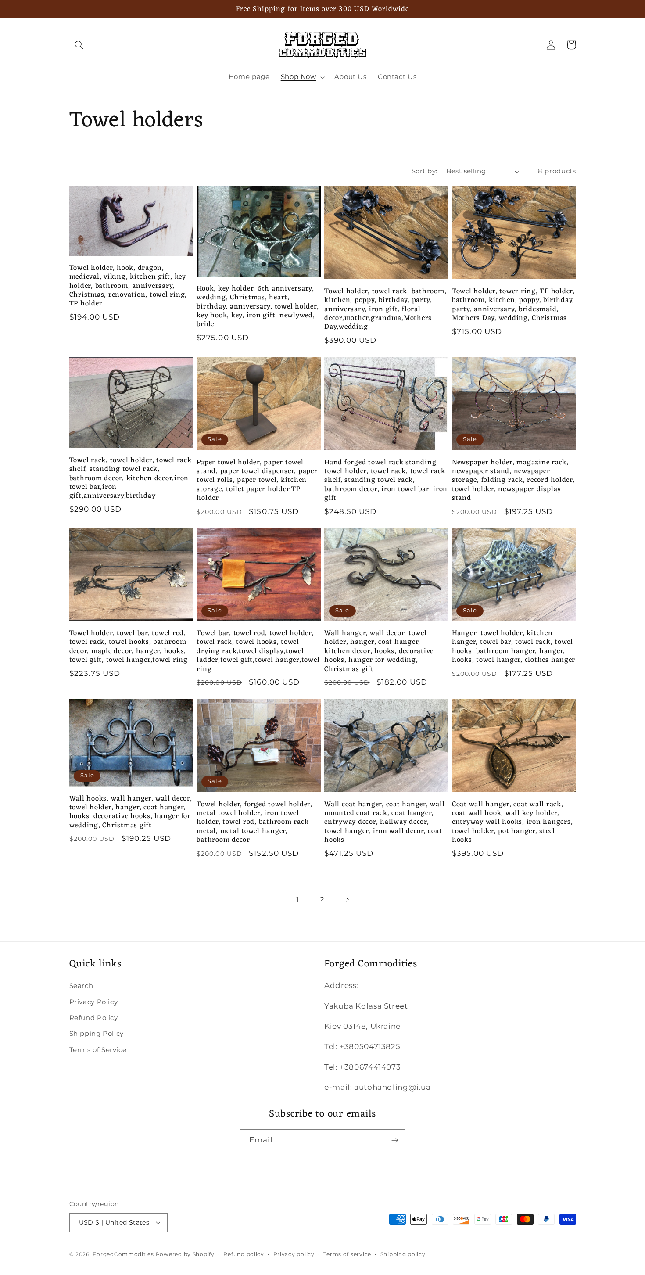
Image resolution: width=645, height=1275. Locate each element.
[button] (79, 45)
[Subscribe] (395, 1140)
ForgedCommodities (123, 1254)
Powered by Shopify (185, 1254)
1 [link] (297, 899)
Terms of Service (98, 1050)
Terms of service (347, 1254)
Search (81, 986)
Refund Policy (93, 1018)
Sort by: (424, 171)
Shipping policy (403, 1254)
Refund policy (243, 1254)
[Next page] (347, 900)
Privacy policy (294, 1254)
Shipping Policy (96, 1034)
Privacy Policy (93, 1002)
